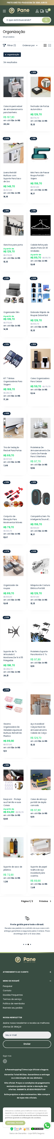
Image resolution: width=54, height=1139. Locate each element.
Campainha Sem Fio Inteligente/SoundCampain (40, 518)
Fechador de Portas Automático (39, 108)
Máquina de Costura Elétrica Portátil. (40, 587)
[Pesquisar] (46, 20)
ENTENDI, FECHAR (15, 1123)
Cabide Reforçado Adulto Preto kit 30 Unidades (39, 247)
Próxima (43, 901)
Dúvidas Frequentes (13, 994)
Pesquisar (7, 986)
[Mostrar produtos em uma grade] (45, 45)
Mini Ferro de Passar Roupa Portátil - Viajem (39, 175)
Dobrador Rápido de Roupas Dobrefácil (39, 314)
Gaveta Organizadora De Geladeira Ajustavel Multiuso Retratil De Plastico (12, 730)
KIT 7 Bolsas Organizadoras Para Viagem (12, 381)
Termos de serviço (12, 999)
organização (13, 54)
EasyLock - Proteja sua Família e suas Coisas (12, 802)
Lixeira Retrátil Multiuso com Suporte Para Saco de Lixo (12, 177)
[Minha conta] (37, 11)
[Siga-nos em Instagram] (5, 1061)
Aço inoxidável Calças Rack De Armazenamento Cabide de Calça (38, 728)
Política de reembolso (14, 1003)
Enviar (27, 1043)
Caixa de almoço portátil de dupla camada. (38, 802)
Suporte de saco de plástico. (12, 868)
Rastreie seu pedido (13, 1007)
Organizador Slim (11, 312)
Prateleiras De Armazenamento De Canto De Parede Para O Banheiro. (40, 452)
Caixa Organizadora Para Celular (39, 380)
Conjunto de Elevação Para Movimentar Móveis (12, 519)
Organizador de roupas (10, 587)
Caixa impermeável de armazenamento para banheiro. (13, 109)
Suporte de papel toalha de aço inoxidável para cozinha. (38, 871)
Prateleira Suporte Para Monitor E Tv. (39, 653)
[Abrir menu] (4, 11)
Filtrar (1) (11, 45)
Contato (7, 990)
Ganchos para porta (13, 244)
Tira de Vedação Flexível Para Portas (12, 449)
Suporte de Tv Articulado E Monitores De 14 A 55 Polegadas (13, 656)
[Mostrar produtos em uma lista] (50, 45)
